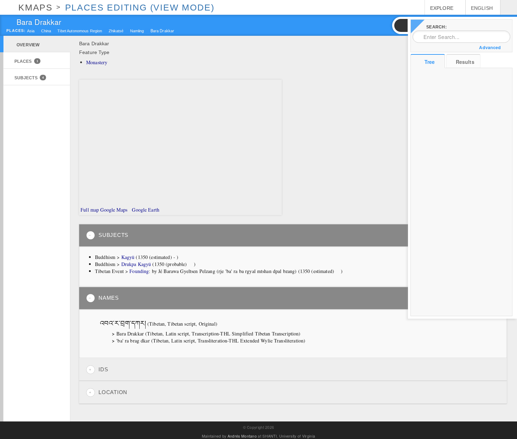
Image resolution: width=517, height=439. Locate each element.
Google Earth (144, 209)
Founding (139, 271)
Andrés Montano (242, 436)
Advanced (490, 47)
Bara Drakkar (162, 30)
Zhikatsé (116, 31)
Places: (16, 30)
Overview (28, 44)
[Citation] (220, 324)
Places (26, 61)
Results (465, 61)
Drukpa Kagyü (136, 264)
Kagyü (128, 257)
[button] (400, 25)
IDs (103, 369)
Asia (31, 31)
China (46, 31)
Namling (137, 31)
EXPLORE (441, 8)
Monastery (96, 62)
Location (112, 392)
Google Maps (113, 209)
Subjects (29, 77)
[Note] (190, 264)
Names (108, 298)
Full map (89, 209)
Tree (430, 61)
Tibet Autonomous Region (79, 31)
